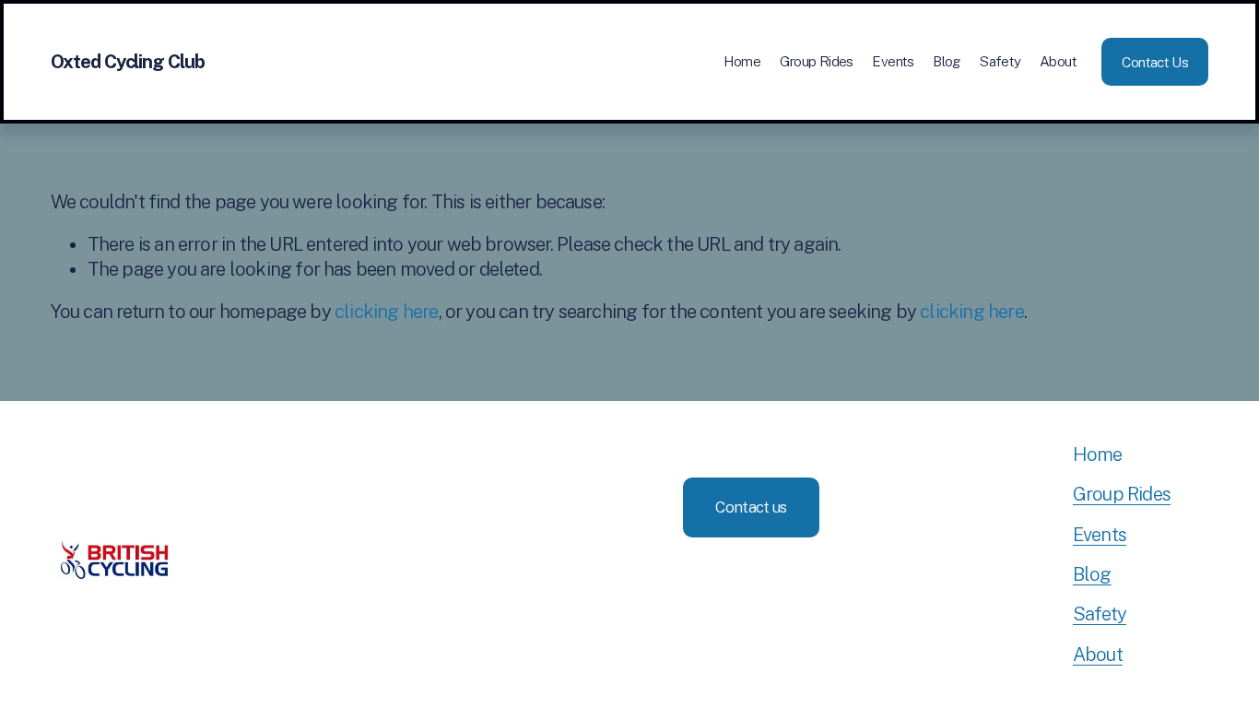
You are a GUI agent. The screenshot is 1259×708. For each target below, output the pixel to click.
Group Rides (816, 61)
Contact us (750, 507)
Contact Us (1155, 61)
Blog (947, 61)
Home (742, 61)
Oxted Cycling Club (128, 62)
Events (892, 61)
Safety (1000, 61)
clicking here (386, 312)
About (1058, 61)
